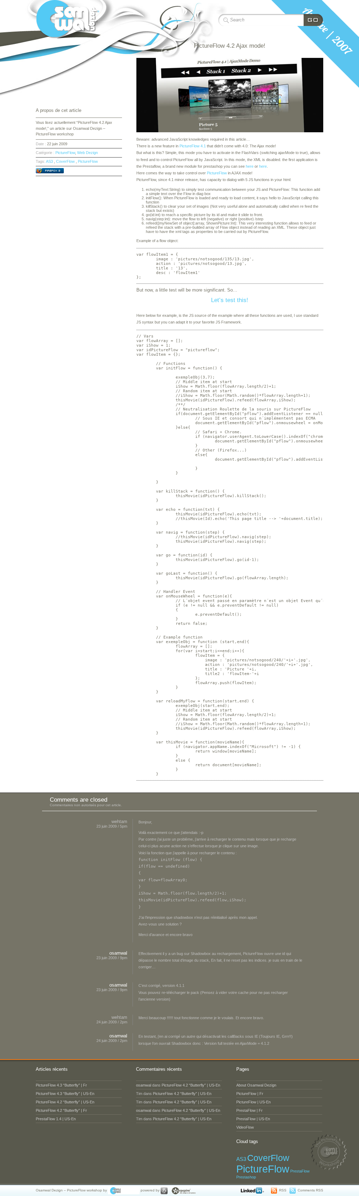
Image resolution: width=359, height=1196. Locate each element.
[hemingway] (183, 1190)
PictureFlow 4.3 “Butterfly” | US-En (65, 1093)
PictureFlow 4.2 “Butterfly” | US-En (65, 1102)
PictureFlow (217, 173)
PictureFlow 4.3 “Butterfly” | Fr (61, 1085)
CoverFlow (65, 161)
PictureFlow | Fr (249, 1093)
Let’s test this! (229, 300)
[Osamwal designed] (124, 1190)
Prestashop (246, 1177)
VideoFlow (245, 1127)
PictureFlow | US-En (253, 1102)
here (249, 166)
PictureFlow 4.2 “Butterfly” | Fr (61, 1110)
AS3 (49, 161)
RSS (282, 1190)
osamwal (118, 953)
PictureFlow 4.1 (193, 146)
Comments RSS (310, 1190)
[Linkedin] (253, 1190)
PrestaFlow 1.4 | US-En (56, 1119)
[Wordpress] (164, 1190)
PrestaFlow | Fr (249, 1110)
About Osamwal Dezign (256, 1085)
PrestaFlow (300, 1171)
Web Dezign (87, 153)
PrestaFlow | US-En (253, 1119)
